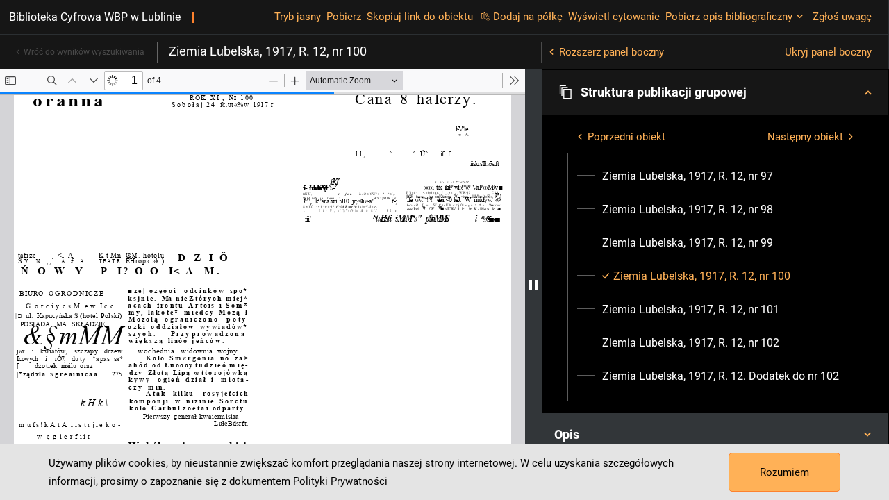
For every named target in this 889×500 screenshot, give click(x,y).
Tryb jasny (297, 16)
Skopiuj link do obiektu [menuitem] (420, 16)
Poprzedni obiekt (626, 137)
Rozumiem (784, 472)
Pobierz (343, 16)
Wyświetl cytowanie (614, 16)
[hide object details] (533, 284)
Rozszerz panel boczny (611, 52)
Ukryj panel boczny (828, 52)
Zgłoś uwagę (842, 16)
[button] (715, 92)
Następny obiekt (805, 137)
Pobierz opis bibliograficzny (728, 16)
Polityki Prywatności (340, 481)
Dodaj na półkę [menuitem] (528, 16)
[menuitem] (687, 176)
